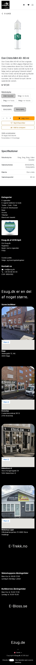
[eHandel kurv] (24, 5)
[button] (18, 649)
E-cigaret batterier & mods (11, 203)
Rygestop (5, 246)
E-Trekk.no (18, 546)
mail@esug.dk (9, 269)
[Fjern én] (3, 118)
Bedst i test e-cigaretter (10, 248)
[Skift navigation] (32, 5)
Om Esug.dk (6, 243)
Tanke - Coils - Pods (9, 205)
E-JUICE (7, 14)
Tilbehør (5, 215)
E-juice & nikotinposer (10, 208)
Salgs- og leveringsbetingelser (13, 260)
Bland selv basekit (8, 217)
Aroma (4, 213)
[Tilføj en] (10, 118)
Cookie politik (7, 258)
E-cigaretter (6, 200)
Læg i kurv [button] (25, 118)
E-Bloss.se (18, 606)
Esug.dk (17, 655)
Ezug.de (18, 642)
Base (3, 210)
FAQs (4, 251)
